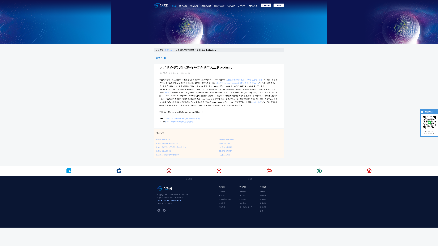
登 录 (279, 5)
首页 (174, 5)
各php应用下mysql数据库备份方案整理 (179, 121)
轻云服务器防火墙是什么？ (164, 151)
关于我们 (242, 5)
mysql (172, 50)
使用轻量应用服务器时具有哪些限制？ (167, 155)
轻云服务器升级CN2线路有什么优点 (167, 143)
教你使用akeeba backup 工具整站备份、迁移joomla (237, 83)
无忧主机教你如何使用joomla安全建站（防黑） (245, 80)
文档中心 (243, 191)
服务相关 (263, 199)
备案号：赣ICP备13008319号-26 (169, 200)
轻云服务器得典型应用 (225, 151)
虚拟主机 (183, 5)
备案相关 (263, 203)
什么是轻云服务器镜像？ (226, 147)
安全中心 (243, 203)
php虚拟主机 (256, 102)
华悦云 (250, 179)
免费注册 (266, 5)
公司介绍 (222, 191)
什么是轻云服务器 (224, 155)
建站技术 (253, 5)
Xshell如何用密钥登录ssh (226, 139)
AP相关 (262, 191)
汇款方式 (231, 5)
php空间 (168, 92)
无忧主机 (188, 179)
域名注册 (194, 5)
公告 (261, 211)
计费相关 (263, 207)
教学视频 (243, 199)
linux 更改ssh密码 (224, 143)
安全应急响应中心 (246, 207)
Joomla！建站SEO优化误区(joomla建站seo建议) (182, 118)
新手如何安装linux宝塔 (163, 139)
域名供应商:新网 (225, 199)
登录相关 (263, 195)
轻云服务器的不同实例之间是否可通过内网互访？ (171, 147)
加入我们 (243, 195)
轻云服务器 (206, 5)
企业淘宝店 (219, 5)
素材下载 (222, 195)
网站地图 (222, 207)
